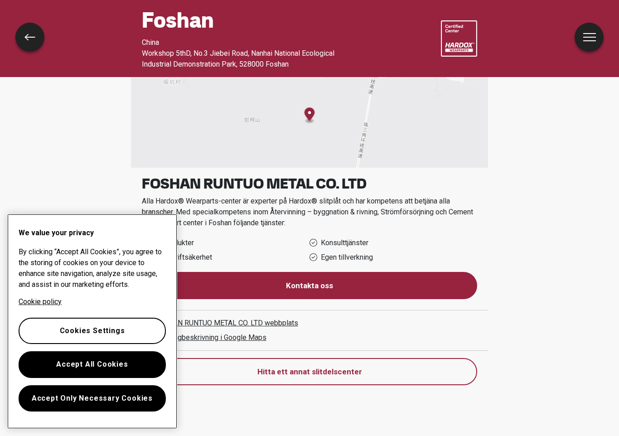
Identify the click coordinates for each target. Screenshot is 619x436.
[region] (92, 321)
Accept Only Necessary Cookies (92, 398)
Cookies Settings (92, 330)
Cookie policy (40, 301)
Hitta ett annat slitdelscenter (309, 371)
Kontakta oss (309, 285)
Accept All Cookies (92, 364)
